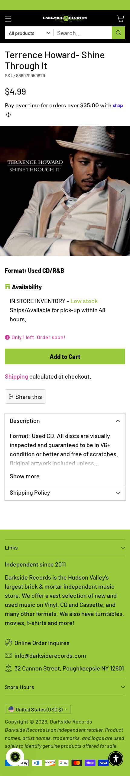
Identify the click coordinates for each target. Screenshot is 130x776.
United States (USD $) (39, 709)
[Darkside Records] (65, 18)
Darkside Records (71, 721)
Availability (27, 286)
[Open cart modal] (120, 18)
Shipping (16, 376)
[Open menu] (8, 18)
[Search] (118, 32)
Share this (28, 396)
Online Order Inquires (42, 642)
